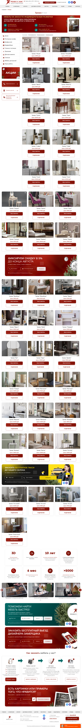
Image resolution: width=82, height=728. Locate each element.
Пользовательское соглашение (48, 726)
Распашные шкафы (10, 39)
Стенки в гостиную (10, 48)
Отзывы (70, 6)
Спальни (7, 57)
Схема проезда (53, 718)
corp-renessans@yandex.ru (71, 721)
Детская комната (10, 54)
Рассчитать (36, 59)
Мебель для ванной (10, 60)
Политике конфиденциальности (15, 273)
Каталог (25, 6)
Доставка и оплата (36, 6)
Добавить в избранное (54, 721)
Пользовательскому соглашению (26, 273)
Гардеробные (9, 45)
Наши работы (9, 63)
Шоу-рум (46, 6)
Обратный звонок (72, 718)
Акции (62, 6)
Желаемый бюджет (29, 268)
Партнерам (64, 712)
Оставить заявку (10, 679)
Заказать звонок (49, 2)
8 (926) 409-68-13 (61, 3)
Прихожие (8, 51)
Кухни (6, 36)
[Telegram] (69, 2)
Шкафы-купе (8, 42)
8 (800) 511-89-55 (61, 2)
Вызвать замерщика (31, 679)
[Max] (72, 2)
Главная (7, 6)
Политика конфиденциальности (34, 726)
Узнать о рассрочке (51, 679)
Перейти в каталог (71, 679)
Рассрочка (54, 6)
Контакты (78, 6)
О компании (16, 6)
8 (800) (71, 715)
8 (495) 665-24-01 (61, 0)
